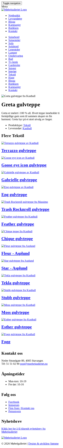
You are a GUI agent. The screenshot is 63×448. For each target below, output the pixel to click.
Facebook (13, 401)
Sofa (10, 43)
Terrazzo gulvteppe (18, 150)
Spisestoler (14, 40)
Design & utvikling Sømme (43, 443)
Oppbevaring (15, 55)
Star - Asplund (14, 268)
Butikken (13, 28)
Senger (12, 68)
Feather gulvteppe (17, 224)
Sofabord (13, 46)
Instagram (13, 405)
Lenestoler (14, 49)
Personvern (14, 411)
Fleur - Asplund (15, 253)
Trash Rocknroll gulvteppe (25, 209)
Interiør (12, 71)
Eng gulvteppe (14, 194)
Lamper (12, 52)
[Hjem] (14, 9)
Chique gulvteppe (17, 238)
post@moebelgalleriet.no (34, 363)
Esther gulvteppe (16, 327)
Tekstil (12, 74)
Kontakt (12, 31)
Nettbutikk (14, 15)
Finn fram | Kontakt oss (21, 408)
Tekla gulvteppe (15, 283)
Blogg (11, 21)
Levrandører (15, 18)
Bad (10, 58)
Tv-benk (13, 62)
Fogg (5, 341)
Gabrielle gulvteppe (19, 179)
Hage (11, 77)
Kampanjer (14, 24)
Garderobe (14, 65)
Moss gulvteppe (15, 312)
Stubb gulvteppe (15, 297)
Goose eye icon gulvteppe (24, 165)
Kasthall (27, 128)
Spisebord (13, 37)
